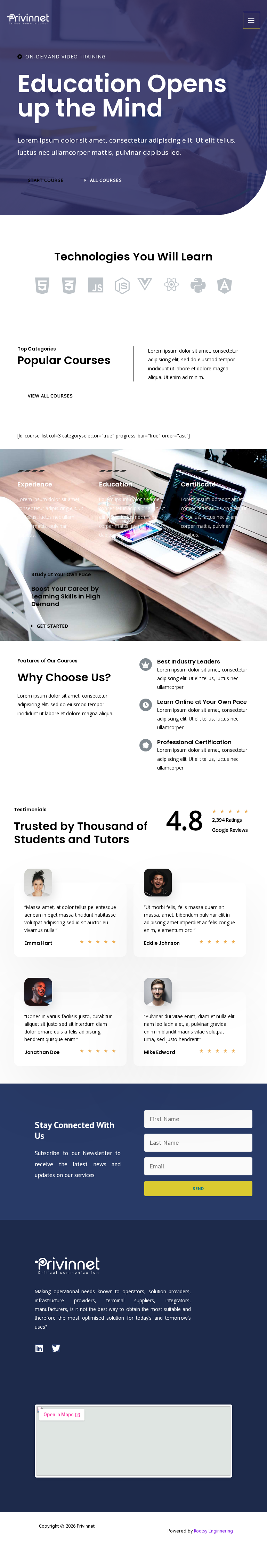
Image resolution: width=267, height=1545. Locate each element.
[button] (45, 180)
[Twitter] (56, 1348)
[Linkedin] (39, 1348)
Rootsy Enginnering (213, 1531)
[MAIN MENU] (251, 20)
